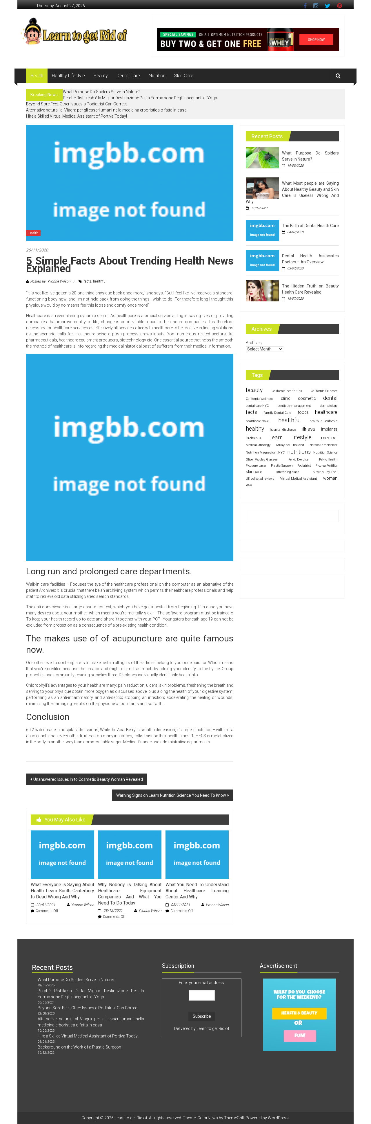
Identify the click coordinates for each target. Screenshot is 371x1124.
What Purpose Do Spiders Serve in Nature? (101, 91)
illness (308, 429)
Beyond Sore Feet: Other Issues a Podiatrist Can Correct (76, 104)
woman (330, 478)
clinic (285, 398)
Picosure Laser (256, 465)
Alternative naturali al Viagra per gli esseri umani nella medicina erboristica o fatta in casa (106, 110)
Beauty (101, 75)
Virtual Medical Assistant (298, 479)
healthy (255, 428)
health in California (323, 421)
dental (330, 398)
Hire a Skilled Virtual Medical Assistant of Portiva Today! (76, 116)
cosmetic (307, 398)
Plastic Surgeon (282, 465)
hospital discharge (283, 429)
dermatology (328, 406)
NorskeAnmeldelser (323, 445)
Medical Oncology (258, 445)
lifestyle (302, 437)
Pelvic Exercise (298, 459)
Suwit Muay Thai (325, 472)
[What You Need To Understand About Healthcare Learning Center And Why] (197, 854)
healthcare (326, 412)
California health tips (287, 391)
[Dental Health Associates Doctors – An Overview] (262, 260)
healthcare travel (258, 421)
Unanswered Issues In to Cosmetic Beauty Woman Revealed (88, 779)
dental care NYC (257, 406)
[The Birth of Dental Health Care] (262, 230)
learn (276, 437)
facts (87, 281)
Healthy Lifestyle (68, 75)
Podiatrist (304, 465)
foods (303, 412)
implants (329, 429)
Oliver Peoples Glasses (262, 459)
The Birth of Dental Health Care (310, 225)
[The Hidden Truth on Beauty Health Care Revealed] (262, 290)
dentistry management (294, 406)
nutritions (299, 451)
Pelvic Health (328, 459)
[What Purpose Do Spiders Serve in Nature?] (262, 157)
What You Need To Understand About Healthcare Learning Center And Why (197, 891)
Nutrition (157, 75)
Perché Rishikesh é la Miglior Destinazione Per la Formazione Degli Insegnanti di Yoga (140, 98)
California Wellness (260, 399)
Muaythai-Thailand (290, 445)
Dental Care (128, 75)
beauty (254, 390)
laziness (253, 438)
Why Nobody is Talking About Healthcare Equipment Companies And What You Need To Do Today (129, 893)
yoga (249, 485)
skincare (254, 471)
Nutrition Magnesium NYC (265, 452)
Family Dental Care (277, 413)
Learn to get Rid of (213, 1028)
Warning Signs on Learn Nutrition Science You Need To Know (171, 795)
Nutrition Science (325, 452)
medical (329, 437)
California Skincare (324, 391)
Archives (254, 342)
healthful (99, 281)
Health (36, 75)
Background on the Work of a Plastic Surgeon (79, 1047)
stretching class (287, 472)
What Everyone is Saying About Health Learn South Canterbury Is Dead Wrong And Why (62, 891)
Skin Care (183, 75)
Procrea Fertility (326, 465)
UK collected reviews (260, 479)
